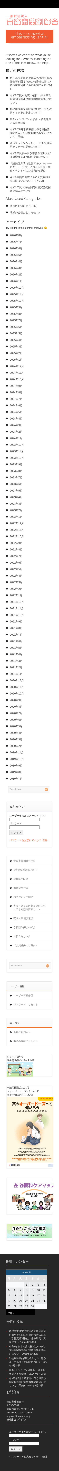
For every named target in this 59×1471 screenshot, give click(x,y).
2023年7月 (16, 477)
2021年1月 (16, 674)
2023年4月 (16, 497)
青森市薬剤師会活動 (24, 860)
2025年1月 (16, 359)
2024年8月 (16, 392)
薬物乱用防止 (20, 878)
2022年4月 (16, 575)
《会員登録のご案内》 (25, 945)
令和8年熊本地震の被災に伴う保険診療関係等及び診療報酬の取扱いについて (31, 99)
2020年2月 (16, 746)
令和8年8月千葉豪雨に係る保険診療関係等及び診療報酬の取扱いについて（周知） (31, 133)
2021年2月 (16, 667)
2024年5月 (16, 412)
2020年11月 (17, 687)
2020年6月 (16, 719)
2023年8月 (16, 471)
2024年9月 (16, 385)
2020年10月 (17, 693)
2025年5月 (16, 333)
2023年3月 (16, 503)
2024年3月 (16, 425)
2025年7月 (16, 320)
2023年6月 (16, 484)
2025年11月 (17, 294)
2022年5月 (16, 569)
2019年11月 (17, 752)
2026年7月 (16, 241)
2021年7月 (16, 634)
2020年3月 (16, 739)
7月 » (11, 1313)
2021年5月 (16, 647)
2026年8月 (16, 235)
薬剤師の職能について (25, 869)
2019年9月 (16, 765)
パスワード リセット (25, 1004)
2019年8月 (16, 772)
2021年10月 (17, 615)
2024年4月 (16, 418)
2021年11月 (17, 608)
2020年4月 (16, 732)
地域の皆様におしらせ (23, 212)
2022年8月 (16, 549)
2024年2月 (16, 431)
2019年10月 (17, 759)
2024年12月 (17, 366)
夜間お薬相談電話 (23, 918)
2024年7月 (16, 399)
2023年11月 (17, 451)
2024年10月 (17, 379)
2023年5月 (16, 490)
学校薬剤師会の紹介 (24, 927)
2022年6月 (16, 562)
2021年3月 (16, 660)
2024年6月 (16, 405)
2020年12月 (17, 680)
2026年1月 (16, 281)
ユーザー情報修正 (23, 995)
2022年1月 (16, 595)
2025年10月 (17, 300)
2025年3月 (16, 346)
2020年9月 (16, 700)
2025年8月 (16, 313)
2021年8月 (16, 628)
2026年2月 (16, 274)
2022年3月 (16, 582)
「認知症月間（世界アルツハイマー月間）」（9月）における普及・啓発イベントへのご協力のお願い (31, 167)
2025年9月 (16, 307)
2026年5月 (16, 255)
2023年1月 (16, 516)
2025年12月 (17, 287)
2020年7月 (16, 713)
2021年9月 (16, 621)
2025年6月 (16, 327)
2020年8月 (16, 706)
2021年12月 (17, 602)
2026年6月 (16, 248)
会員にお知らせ (19, 206)
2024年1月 (16, 438)
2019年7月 (16, 778)
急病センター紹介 (23, 896)
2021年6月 (16, 641)
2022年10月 (17, 536)
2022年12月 (17, 523)
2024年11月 (17, 372)
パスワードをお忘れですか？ (25, 840)
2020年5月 (16, 726)
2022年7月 (16, 556)
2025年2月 (16, 353)
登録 (45, 840)
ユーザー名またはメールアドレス (27, 815)
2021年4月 (16, 654)
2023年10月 (17, 458)
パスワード (15, 823)
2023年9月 (16, 464)
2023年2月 (16, 510)
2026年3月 (16, 268)
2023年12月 (17, 444)
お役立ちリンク (22, 936)
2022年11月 (17, 530)
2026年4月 (16, 261)
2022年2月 (16, 588)
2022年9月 (16, 543)
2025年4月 (16, 340)
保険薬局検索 (20, 887)
